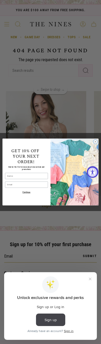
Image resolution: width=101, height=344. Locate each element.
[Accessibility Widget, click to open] (92, 172)
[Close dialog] (95, 141)
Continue (27, 192)
